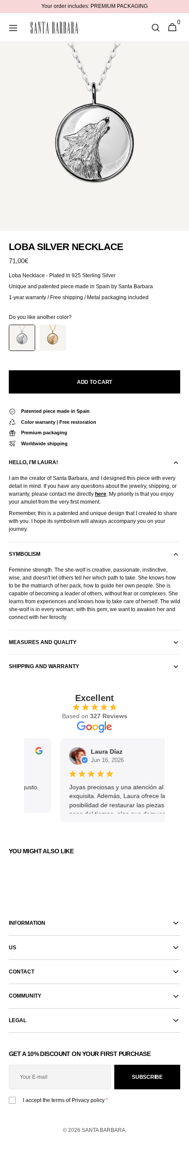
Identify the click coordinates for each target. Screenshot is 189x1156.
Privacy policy (88, 1100)
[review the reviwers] (35, 752)
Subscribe (147, 1077)
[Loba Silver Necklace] (22, 338)
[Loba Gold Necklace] (53, 338)
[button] (13, 27)
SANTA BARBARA (103, 1130)
